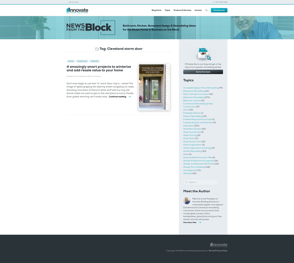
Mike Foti (72, 76)
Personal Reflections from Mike (197, 157)
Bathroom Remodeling (193, 97)
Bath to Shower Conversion (196, 94)
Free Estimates (219, 10)
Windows (94, 61)
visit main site (73, 2)
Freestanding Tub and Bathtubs (198, 122)
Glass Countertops (192, 132)
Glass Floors (189, 138)
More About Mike (189, 222)
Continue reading (117, 96)
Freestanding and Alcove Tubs (197, 119)
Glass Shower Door (192, 141)
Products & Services (182, 10)
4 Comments (96, 76)
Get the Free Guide (203, 72)
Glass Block (82, 61)
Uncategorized (190, 170)
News (185, 154)
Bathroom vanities (192, 100)
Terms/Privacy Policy (218, 250)
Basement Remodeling (194, 91)
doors (71, 61)
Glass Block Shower (192, 129)
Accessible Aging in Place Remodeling (200, 87)
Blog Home (156, 10)
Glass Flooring (189, 135)
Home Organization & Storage (197, 148)
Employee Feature (192, 113)
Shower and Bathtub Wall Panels (198, 163)
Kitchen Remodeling (192, 151)
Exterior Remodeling (192, 116)
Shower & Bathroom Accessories (198, 160)
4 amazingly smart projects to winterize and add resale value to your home (99, 68)
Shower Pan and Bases (194, 167)
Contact (198, 10)
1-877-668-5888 (220, 2)
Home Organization (192, 144)
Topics (167, 10)
